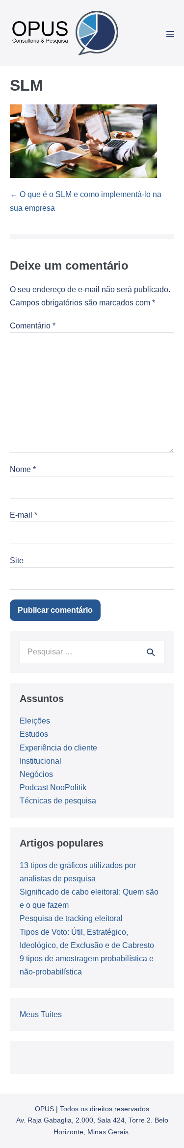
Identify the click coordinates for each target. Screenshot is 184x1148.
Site (17, 560)
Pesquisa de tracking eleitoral (71, 918)
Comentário (32, 326)
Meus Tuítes (41, 1014)
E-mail (23, 515)
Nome (23, 469)
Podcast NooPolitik (53, 787)
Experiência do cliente (58, 748)
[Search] (150, 652)
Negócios (36, 774)
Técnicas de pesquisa (58, 801)
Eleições (35, 721)
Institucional (40, 761)
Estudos (34, 734)
